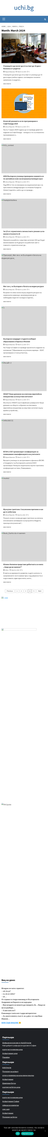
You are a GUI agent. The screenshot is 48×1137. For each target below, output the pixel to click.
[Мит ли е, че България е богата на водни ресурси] (24, 268)
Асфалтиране (7, 1079)
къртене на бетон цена (11, 1087)
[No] (45, 1131)
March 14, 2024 (21, 72)
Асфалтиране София (10, 1101)
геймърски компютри (10, 1105)
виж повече (7, 84)
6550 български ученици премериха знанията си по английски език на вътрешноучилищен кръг (23, 177)
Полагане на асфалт (10, 1071)
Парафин (6, 1057)
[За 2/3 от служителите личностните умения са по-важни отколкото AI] (24, 213)
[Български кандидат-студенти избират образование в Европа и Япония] (24, 321)
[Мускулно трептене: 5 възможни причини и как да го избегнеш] (24, 491)
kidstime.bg (6, 1068)
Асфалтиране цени (9, 1053)
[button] (4, 19)
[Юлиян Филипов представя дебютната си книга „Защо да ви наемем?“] (24, 546)
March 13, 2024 (21, 127)
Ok (18, 1133)
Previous (10, 591)
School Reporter (10, 127)
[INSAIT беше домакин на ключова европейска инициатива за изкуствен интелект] (24, 376)
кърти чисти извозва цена (12, 1049)
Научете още (27, 1133)
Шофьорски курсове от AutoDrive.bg (16, 1043)
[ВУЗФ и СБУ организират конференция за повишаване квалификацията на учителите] (24, 434)
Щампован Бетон (9, 1083)
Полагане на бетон (9, 1117)
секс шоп (6, 1109)
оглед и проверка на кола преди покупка (18, 1075)
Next (39, 591)
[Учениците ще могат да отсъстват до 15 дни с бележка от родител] (24, 48)
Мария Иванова (10, 72)
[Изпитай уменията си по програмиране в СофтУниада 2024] (24, 103)
